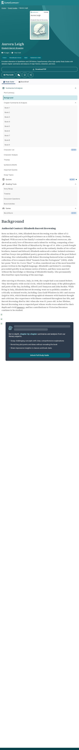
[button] (18, 75)
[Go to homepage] (10, 2)
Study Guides (12, 8)
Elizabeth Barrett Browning (12, 48)
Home (4, 8)
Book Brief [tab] (25, 82)
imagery (20, 307)
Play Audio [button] (10, 75)
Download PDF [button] (40, 69)
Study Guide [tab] (9, 82)
